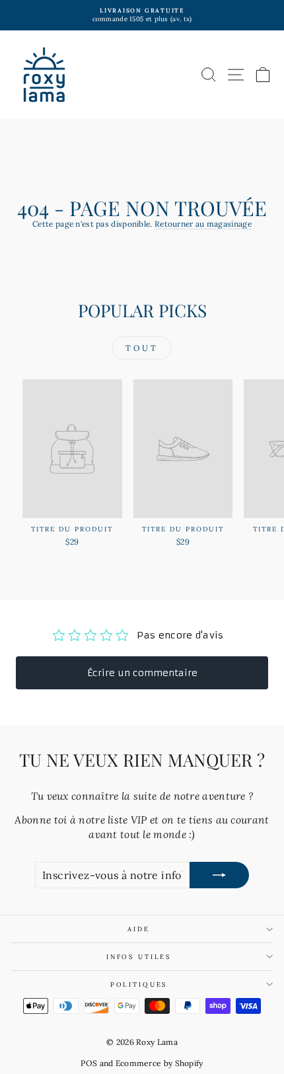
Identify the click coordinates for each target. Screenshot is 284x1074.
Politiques (139, 984)
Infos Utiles (138, 956)
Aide (138, 929)
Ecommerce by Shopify (159, 1063)
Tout (141, 348)
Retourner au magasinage (203, 224)
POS (89, 1063)
